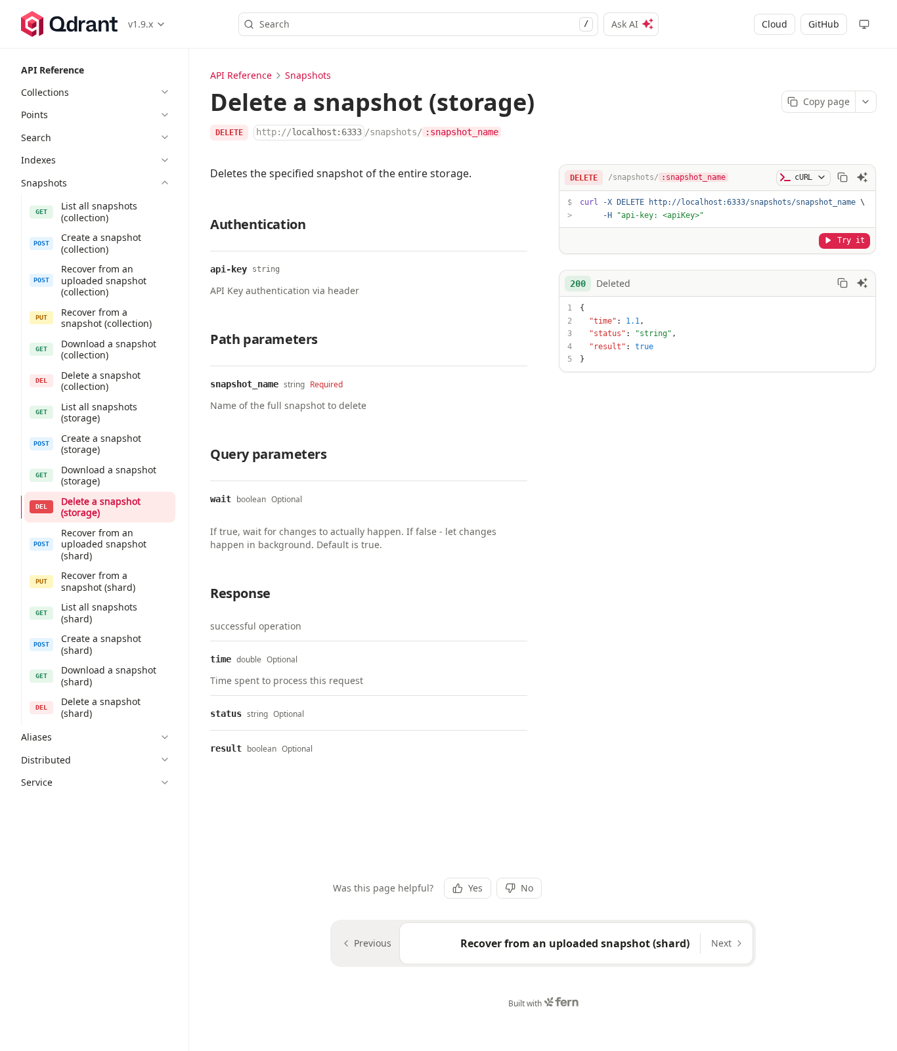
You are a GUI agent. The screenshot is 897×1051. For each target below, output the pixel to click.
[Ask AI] (862, 177)
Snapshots (308, 75)
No (527, 888)
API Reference (241, 75)
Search (423, 24)
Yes (475, 888)
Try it (851, 239)
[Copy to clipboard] (842, 177)
